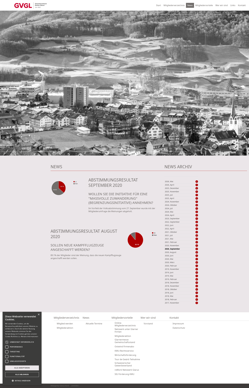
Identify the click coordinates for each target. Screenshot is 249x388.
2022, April (181, 229)
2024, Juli (181, 208)
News (190, 5)
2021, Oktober (181, 232)
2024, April (181, 215)
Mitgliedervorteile (204, 5)
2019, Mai (181, 276)
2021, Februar (181, 242)
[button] (22, 381)
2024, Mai (181, 212)
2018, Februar (181, 299)
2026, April (181, 185)
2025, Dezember (181, 188)
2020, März (181, 262)
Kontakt (242, 5)
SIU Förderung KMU (124, 374)
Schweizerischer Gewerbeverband (123, 364)
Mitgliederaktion (65, 328)
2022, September (181, 222)
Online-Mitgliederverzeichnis (125, 324)
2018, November (181, 286)
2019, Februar (181, 279)
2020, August (181, 252)
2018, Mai (181, 296)
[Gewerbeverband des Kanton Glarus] (30, 5)
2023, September (181, 218)
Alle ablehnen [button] (22, 374)
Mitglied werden (65, 323)
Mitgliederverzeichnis (174, 5)
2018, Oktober (181, 289)
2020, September (181, 249)
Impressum (178, 323)
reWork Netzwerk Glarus (127, 370)
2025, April (181, 198)
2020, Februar (181, 266)
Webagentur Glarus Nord (60, 386)
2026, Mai (181, 181)
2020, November (181, 245)
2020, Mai (181, 259)
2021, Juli (181, 235)
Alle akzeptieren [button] (22, 368)
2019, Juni (181, 272)
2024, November (181, 202)
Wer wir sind (221, 5)
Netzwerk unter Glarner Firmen (126, 330)
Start (158, 5)
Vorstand (148, 323)
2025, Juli (181, 195)
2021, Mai (181, 239)
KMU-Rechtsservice (124, 350)
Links (232, 5)
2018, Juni (181, 293)
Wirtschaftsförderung (125, 355)
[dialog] (22, 348)
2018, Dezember (181, 282)
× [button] (39, 315)
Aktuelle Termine (94, 323)
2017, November (181, 303)
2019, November (181, 269)
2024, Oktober (181, 205)
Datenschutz (179, 328)
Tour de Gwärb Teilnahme (127, 359)
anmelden (75, 386)
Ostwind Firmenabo (124, 346)
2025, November (181, 191)
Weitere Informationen (29, 336)
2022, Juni (181, 225)
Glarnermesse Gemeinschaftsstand (125, 341)
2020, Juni (181, 255)
